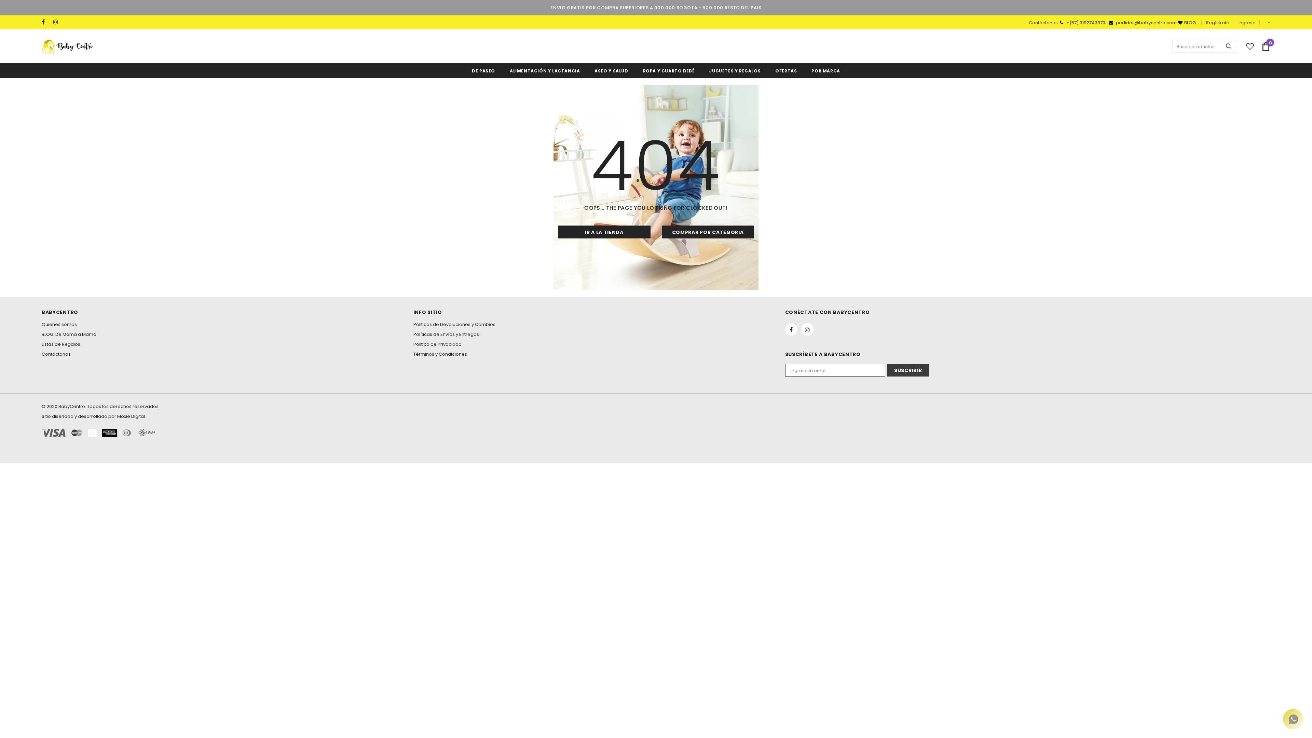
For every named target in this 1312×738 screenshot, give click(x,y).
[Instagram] (57, 22)
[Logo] (67, 46)
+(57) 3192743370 (1086, 22)
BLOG (1190, 22)
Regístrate (1217, 22)
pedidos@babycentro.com (1146, 22)
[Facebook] (46, 22)
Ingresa (1247, 22)
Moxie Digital (131, 416)
